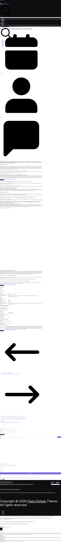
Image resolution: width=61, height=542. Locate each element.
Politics (3, 18)
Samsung (7, 175)
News (2, 21)
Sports (3, 512)
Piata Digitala (36, 501)
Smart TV (2, 175)
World (2, 22)
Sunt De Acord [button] (2, 526)
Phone (52, 482)
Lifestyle (3, 19)
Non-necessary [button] (2, 538)
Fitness (3, 23)
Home (2, 510)
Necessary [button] (1, 535)
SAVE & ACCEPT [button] (2, 541)
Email (1, 431)
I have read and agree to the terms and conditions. (20, 484)
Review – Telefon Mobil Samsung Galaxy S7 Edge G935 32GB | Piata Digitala (15, 417)
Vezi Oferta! (2, 179)
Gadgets (3, 24)
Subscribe (57, 482)
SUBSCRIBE (30, 473)
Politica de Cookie (35, 518)
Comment (1, 428)
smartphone (2, 177)
